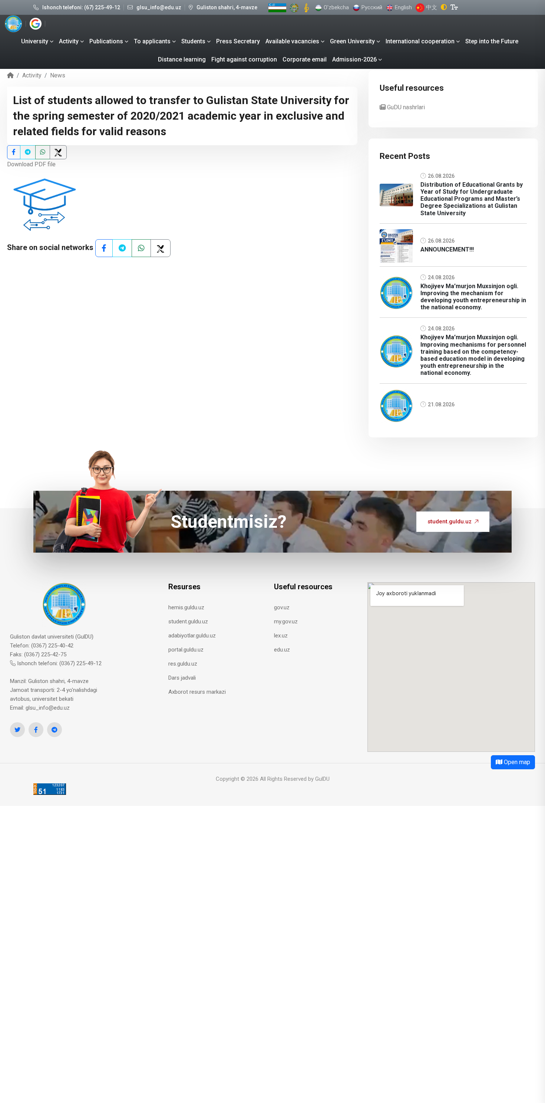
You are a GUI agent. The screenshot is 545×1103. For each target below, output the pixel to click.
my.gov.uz (286, 621)
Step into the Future (491, 41)
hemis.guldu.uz (186, 607)
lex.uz (281, 635)
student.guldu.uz (449, 521)
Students (193, 41)
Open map (516, 762)
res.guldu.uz (182, 663)
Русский (371, 7)
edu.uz (282, 649)
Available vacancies (292, 41)
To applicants (152, 41)
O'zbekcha (335, 7)
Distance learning (182, 59)
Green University (352, 41)
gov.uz (282, 607)
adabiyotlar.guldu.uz (192, 635)
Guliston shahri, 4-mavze (226, 7)
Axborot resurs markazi (197, 692)
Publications (106, 41)
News (57, 75)
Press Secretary (238, 41)
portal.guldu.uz (186, 649)
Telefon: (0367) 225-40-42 (41, 645)
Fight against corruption (244, 59)
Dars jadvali (182, 677)
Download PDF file (31, 164)
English (402, 7)
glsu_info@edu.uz (158, 7)
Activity (69, 41)
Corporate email (305, 59)
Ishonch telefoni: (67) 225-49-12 (81, 7)
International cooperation (420, 41)
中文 (431, 7)
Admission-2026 (354, 59)
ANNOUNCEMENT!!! (447, 249)
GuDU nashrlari (405, 107)
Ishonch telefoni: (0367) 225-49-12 (59, 663)
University (34, 41)
